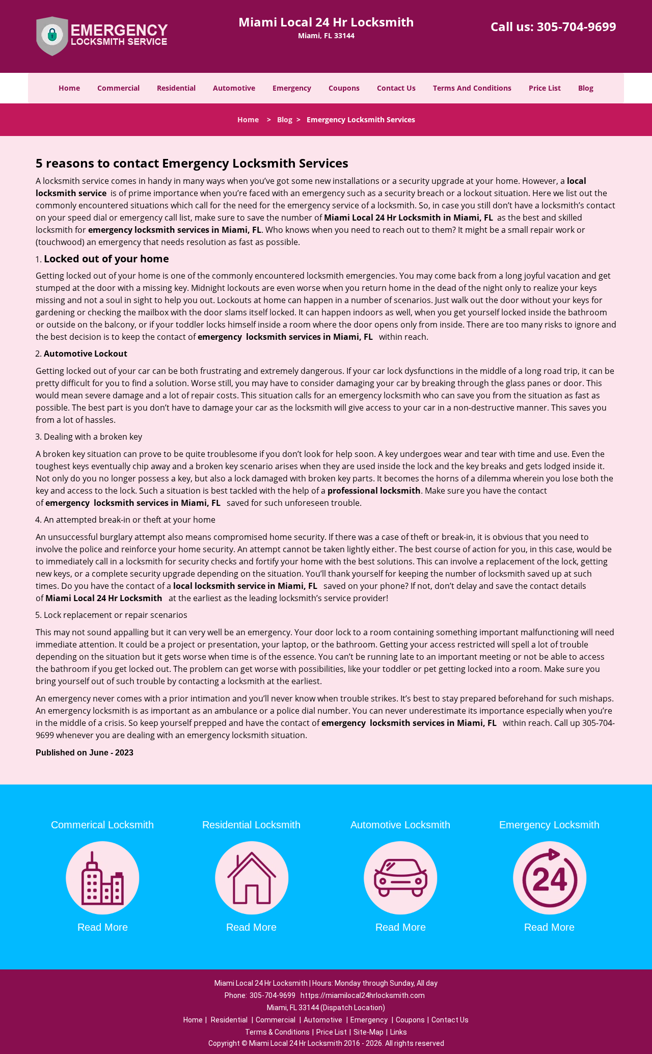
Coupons (344, 88)
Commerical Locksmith (102, 824)
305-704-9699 (576, 26)
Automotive (234, 88)
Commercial (118, 88)
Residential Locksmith (251, 824)
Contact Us (396, 88)
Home (69, 88)
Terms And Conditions (472, 88)
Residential (176, 88)
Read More (102, 927)
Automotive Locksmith (400, 824)
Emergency (292, 88)
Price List (545, 88)
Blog (585, 88)
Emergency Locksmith (549, 824)
